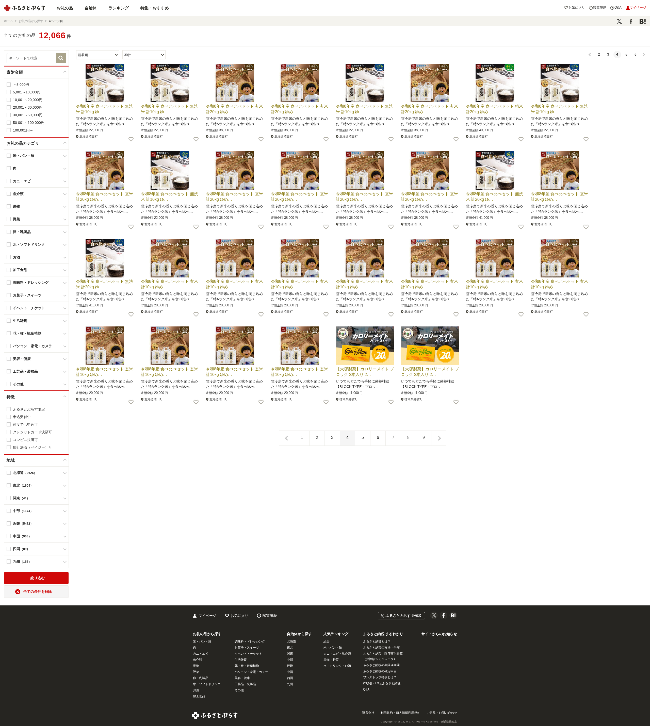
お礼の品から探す (207, 634)
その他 (239, 690)
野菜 (196, 672)
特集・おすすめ (154, 8)
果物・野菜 (331, 660)
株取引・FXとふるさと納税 (381, 683)
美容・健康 (242, 678)
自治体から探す (299, 634)
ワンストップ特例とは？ (380, 677)
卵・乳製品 (200, 678)
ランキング (118, 8)
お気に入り (239, 616)
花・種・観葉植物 (247, 666)
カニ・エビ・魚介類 (337, 653)
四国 (290, 678)
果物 (196, 666)
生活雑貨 (241, 660)
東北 (290, 647)
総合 (326, 641)
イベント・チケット (248, 653)
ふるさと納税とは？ (377, 641)
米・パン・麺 (202, 641)
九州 (290, 684)
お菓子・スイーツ (247, 647)
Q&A (366, 689)
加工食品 (199, 696)
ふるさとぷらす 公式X (403, 616)
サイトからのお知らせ (439, 634)
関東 (290, 653)
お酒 (196, 690)
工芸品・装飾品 (245, 684)
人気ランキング (335, 634)
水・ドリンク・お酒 (337, 666)
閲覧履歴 (270, 616)
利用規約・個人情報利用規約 (400, 713)
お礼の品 (65, 8)
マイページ (207, 616)
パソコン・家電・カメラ (251, 672)
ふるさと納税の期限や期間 (381, 665)
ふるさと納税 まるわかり (383, 634)
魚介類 (197, 660)
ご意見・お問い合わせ (442, 713)
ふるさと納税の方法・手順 (381, 647)
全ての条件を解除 (37, 591)
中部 (290, 660)
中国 (290, 672)
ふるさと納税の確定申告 (380, 671)
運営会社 (368, 713)
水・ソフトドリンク (206, 684)
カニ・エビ (200, 653)
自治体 (91, 8)
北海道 (291, 641)
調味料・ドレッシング (250, 641)
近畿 (290, 666)
